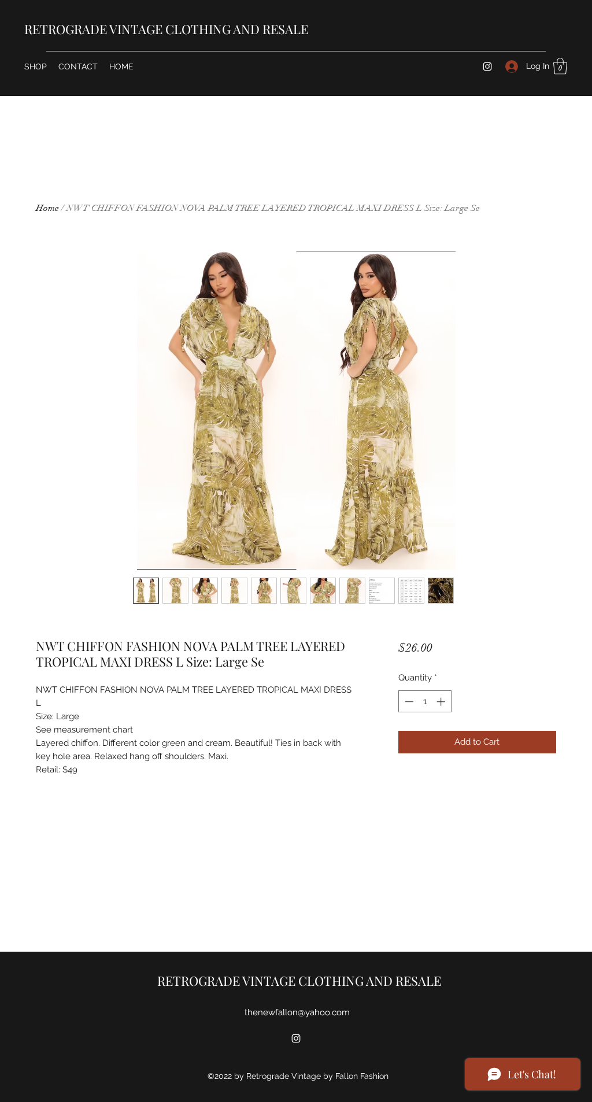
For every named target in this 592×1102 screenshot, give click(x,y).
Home (47, 208)
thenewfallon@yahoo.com (297, 1012)
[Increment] (442, 701)
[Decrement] (408, 701)
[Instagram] (487, 66)
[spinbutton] (424, 701)
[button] (560, 66)
